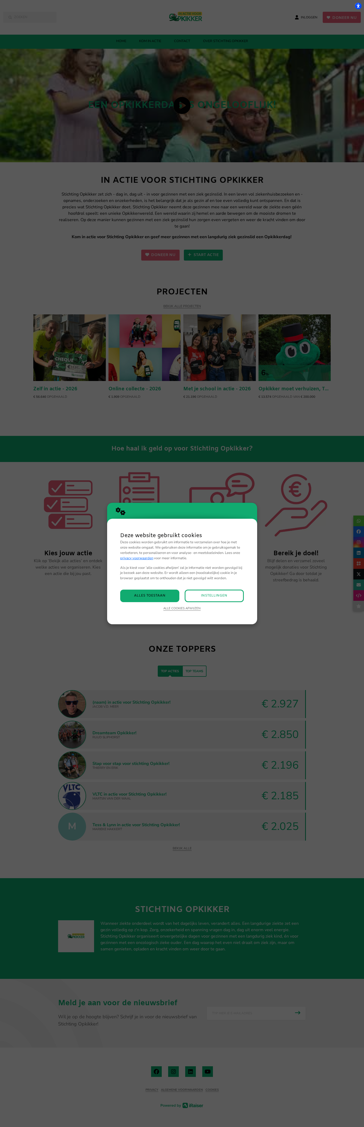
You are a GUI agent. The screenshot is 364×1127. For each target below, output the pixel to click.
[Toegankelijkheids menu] (358, 6)
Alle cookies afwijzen (182, 608)
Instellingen (214, 595)
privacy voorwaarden (136, 558)
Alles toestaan (149, 595)
